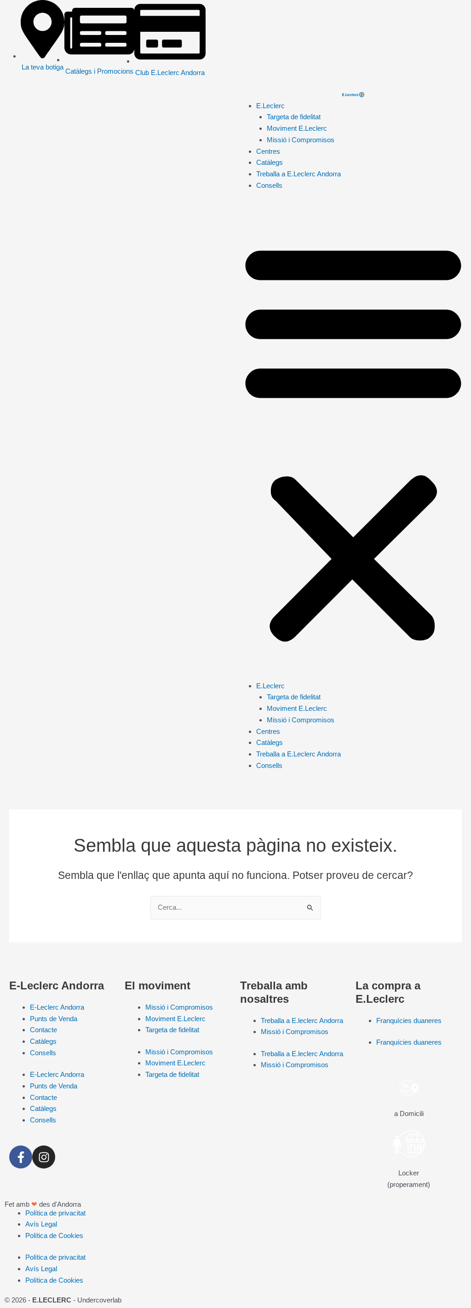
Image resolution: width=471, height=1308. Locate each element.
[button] (353, 441)
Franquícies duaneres (409, 1020)
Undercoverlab (99, 1300)
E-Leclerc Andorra (57, 1007)
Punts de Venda (53, 1019)
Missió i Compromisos (300, 140)
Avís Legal (41, 1224)
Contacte (43, 1030)
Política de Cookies (54, 1235)
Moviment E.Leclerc (297, 128)
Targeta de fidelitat (294, 117)
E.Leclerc (270, 106)
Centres (268, 151)
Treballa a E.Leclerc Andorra (298, 174)
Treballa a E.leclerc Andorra (302, 1020)
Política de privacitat (55, 1213)
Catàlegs (269, 162)
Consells (269, 185)
